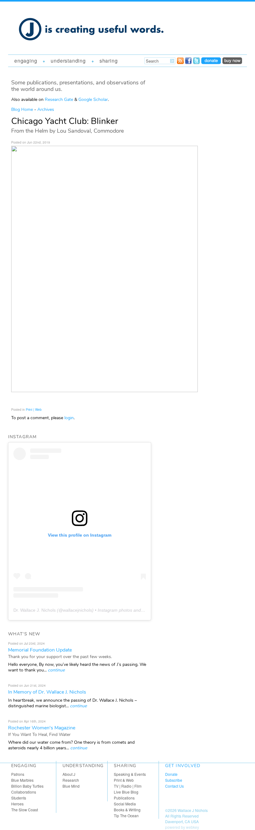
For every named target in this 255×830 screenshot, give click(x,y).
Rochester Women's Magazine (41, 727)
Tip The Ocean (126, 815)
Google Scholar (93, 99)
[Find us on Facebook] (188, 62)
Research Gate (59, 99)
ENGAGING (25, 60)
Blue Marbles (22, 780)
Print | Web (34, 409)
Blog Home (22, 109)
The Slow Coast (24, 809)
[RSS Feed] (180, 62)
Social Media (125, 803)
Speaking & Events (130, 774)
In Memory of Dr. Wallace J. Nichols (47, 692)
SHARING (109, 60)
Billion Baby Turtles (27, 786)
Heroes (17, 803)
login (69, 418)
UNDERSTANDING (68, 60)
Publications (124, 797)
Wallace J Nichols (193, 810)
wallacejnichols (77, 610)
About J (69, 774)
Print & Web (124, 780)
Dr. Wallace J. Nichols (34, 610)
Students (18, 797)
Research (71, 780)
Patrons (17, 774)
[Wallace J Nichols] (92, 47)
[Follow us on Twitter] (196, 62)
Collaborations (23, 791)
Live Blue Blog (126, 791)
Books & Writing (127, 809)
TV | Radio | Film (127, 786)
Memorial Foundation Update (40, 650)
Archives (45, 109)
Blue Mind (71, 786)
